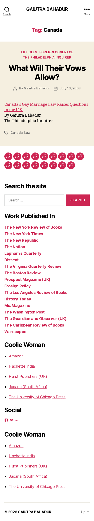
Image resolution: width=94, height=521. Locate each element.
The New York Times (23, 233)
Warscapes (15, 331)
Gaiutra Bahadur (36, 88)
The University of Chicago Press (37, 397)
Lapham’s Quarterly (23, 253)
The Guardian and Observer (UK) (35, 318)
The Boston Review (22, 273)
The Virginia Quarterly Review (32, 266)
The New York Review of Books (33, 227)
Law (27, 133)
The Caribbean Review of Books (34, 325)
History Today (17, 299)
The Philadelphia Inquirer (47, 57)
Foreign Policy (17, 286)
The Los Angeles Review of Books (35, 292)
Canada (16, 133)
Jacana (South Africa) (28, 386)
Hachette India (22, 366)
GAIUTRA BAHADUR (47, 9)
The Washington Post (24, 312)
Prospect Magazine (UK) (27, 279)
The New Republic (21, 240)
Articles (29, 52)
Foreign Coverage (56, 52)
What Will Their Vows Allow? (47, 72)
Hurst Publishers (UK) (28, 376)
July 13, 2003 (70, 88)
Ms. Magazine (17, 305)
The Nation (14, 247)
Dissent (11, 260)
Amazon (16, 356)
